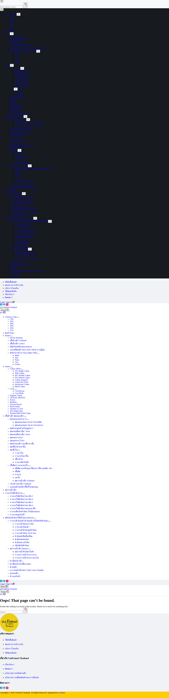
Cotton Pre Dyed (21, 382)
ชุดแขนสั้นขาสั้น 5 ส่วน (20, 434)
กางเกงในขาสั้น (21, 456)
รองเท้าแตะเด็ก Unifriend (20, 484)
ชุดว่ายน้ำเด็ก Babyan (19, 548)
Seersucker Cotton (22, 384)
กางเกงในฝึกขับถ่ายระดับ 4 (21, 499)
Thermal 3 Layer (16, 409)
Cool (12, 389)
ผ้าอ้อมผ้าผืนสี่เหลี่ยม (24, 536)
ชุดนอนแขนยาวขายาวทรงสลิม (28, 422)
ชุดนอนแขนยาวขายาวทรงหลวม (29, 425)
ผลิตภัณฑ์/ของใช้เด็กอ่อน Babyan (19, 518)
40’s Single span (16, 411)
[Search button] (25, 610)
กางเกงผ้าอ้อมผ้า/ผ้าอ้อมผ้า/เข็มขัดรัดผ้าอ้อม (29, 521)
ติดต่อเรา (9, 297)
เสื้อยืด (17, 471)
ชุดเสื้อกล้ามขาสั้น (18, 447)
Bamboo (13, 402)
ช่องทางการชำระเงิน (14, 285)
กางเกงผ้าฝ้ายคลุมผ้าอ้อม (26, 530)
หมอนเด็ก (14, 573)
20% (11, 328)
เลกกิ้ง (17, 478)
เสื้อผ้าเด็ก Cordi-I (17, 344)
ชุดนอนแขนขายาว (18, 419)
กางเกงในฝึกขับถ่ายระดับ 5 (21, 502)
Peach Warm (15, 406)
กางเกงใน (19, 453)
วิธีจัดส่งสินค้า (11, 291)
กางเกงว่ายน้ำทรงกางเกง (25, 555)
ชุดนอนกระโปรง (17, 441)
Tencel (12, 400)
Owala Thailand (16, 338)
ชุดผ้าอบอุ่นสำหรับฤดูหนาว (21, 428)
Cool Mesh (19, 393)
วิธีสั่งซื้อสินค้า (11, 282)
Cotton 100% (15, 369)
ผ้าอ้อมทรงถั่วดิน (22, 542)
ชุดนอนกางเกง (16, 437)
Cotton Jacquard (21, 380)
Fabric (7, 366)
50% (11, 321)
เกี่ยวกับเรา (9, 294)
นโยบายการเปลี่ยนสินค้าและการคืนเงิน (22, 677)
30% (11, 326)
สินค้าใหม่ (9, 333)
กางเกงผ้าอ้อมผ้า (22, 527)
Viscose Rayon (16, 404)
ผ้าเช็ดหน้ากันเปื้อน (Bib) (20, 564)
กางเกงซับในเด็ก (22, 462)
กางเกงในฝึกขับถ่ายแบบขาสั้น (23, 508)
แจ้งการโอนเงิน (11, 288)
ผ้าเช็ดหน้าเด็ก (16, 561)
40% (11, 324)
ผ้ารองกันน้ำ (15, 576)
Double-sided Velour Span (20, 413)
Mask (17, 355)
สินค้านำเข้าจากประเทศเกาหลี (23, 353)
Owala (17, 364)
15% (11, 330)
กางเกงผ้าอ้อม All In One (25, 533)
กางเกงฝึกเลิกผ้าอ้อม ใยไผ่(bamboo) (25, 511)
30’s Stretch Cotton (22, 378)
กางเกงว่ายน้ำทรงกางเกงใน (27, 558)
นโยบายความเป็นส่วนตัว (15, 673)
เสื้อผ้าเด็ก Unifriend (18, 340)
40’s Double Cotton (22, 375)
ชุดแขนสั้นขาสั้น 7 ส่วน (20, 431)
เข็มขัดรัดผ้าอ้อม (22, 545)
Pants (17, 360)
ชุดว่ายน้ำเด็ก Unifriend (24, 481)
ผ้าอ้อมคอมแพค (22, 539)
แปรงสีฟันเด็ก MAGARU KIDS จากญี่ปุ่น (27, 350)
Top (16, 358)
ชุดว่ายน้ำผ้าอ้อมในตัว (24, 552)
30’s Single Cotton (22, 371)
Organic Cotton (16, 395)
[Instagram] (7, 305)
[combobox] (11, 612)
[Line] (4, 305)
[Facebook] (1, 305)
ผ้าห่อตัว (13, 567)
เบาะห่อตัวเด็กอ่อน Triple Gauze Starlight (27, 570)
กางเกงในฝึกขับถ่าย (13, 493)
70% (11, 319)
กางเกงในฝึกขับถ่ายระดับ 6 (21, 505)
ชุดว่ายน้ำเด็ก (10, 490)
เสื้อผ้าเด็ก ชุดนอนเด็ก (14, 416)
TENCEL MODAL (17, 398)
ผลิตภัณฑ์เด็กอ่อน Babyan (21, 347)
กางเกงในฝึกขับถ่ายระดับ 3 (21, 496)
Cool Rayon (19, 391)
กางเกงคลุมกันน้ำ (17, 515)
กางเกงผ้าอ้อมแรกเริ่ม (24, 524)
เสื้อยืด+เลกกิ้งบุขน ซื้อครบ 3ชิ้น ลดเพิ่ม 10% (33, 468)
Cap (16, 362)
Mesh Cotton (20, 386)
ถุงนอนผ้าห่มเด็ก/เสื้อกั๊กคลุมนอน (24, 487)
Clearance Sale (11, 317)
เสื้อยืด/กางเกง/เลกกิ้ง (19, 465)
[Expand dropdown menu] (19, 317)
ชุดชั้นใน (14, 450)
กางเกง (18, 474)
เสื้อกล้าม (19, 459)
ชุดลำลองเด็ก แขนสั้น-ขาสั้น (22, 444)
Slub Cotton (19, 373)
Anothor (62, 693)
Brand (7, 336)
